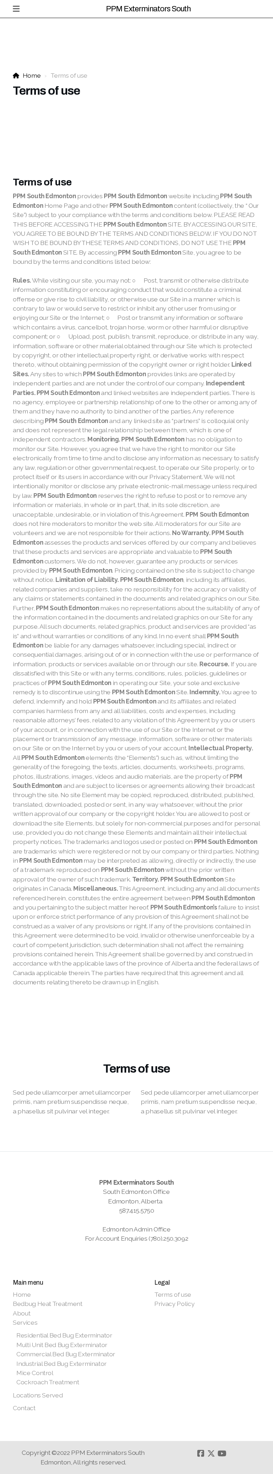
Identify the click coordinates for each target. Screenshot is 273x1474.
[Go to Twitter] (211, 1453)
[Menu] (16, 9)
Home (32, 75)
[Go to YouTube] (221, 1453)
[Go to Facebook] (200, 1453)
